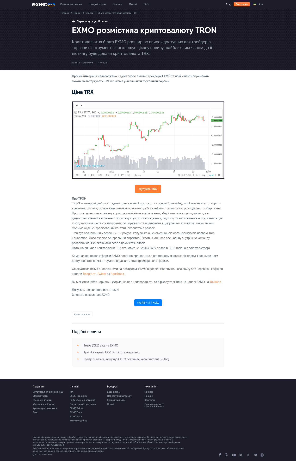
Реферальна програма (82, 400)
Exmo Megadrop (78, 420)
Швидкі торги (97, 4)
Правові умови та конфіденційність (154, 405)
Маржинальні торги (43, 404)
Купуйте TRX (148, 189)
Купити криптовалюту (45, 408)
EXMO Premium (78, 396)
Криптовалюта (82, 314)
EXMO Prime (76, 408)
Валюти (76, 62)
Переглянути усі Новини (92, 21)
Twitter (101, 274)
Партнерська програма (83, 404)
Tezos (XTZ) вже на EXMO (101, 345)
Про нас (148, 392)
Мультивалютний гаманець (48, 392)
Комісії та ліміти (116, 400)
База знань (113, 392)
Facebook (117, 274)
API (71, 392)
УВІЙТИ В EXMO (148, 302)
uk (258, 4)
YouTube (215, 282)
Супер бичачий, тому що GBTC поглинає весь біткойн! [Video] (126, 359)
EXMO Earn (76, 416)
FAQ (146, 4)
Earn (35, 412)
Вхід (228, 4)
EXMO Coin (76, 412)
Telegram (89, 274)
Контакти (149, 400)
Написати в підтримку (119, 396)
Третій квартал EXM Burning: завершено (111, 352)
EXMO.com (88, 62)
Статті (133, 4)
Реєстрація (242, 4)
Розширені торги (71, 4)
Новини (117, 4)
